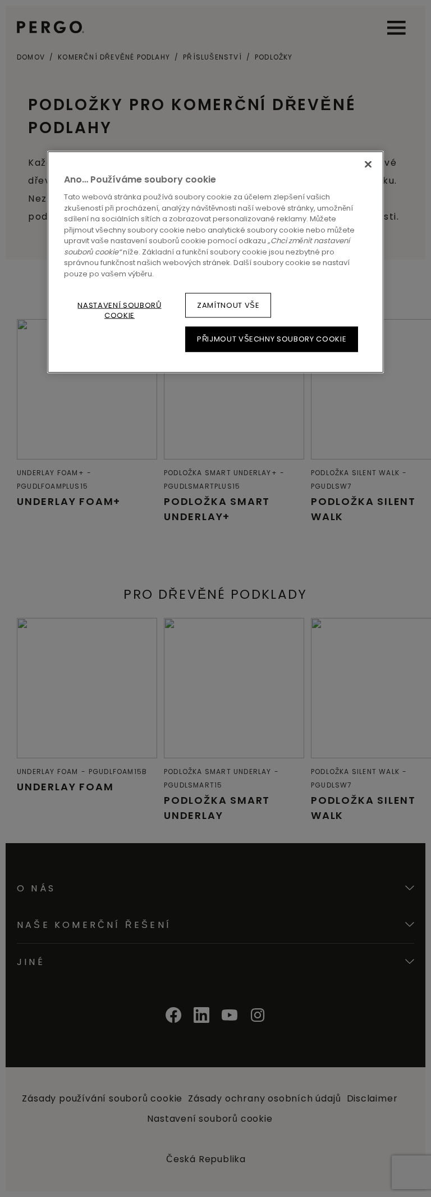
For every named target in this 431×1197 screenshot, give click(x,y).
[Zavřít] (368, 164)
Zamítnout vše (228, 305)
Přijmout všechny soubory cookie (271, 339)
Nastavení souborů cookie (119, 310)
